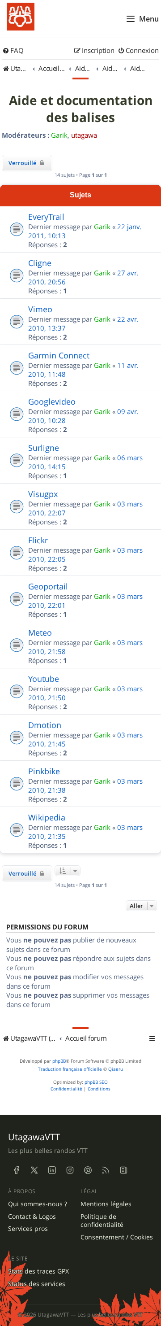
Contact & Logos (32, 1217)
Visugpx (43, 494)
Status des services (36, 1284)
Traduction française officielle (70, 1069)
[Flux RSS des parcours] (105, 1170)
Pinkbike (44, 771)
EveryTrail (46, 216)
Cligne (39, 262)
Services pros (28, 1229)
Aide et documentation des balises (81, 109)
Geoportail (48, 586)
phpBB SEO (96, 1082)
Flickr (38, 540)
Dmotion (44, 725)
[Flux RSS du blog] (123, 1170)
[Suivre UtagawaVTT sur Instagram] (70, 1170)
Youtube (43, 678)
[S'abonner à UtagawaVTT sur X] (34, 1170)
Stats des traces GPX (38, 1271)
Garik (59, 135)
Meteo (40, 632)
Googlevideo (52, 401)
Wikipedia (46, 817)
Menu (149, 19)
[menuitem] (13, 50)
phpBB (59, 1061)
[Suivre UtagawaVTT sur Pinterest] (88, 1170)
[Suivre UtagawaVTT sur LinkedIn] (52, 1170)
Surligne (43, 447)
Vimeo (40, 309)
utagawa (84, 135)
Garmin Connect (58, 355)
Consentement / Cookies (116, 1237)
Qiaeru (115, 1069)
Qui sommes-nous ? (37, 1204)
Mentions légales (105, 1204)
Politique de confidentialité (101, 1221)
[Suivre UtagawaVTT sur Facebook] (16, 1170)
